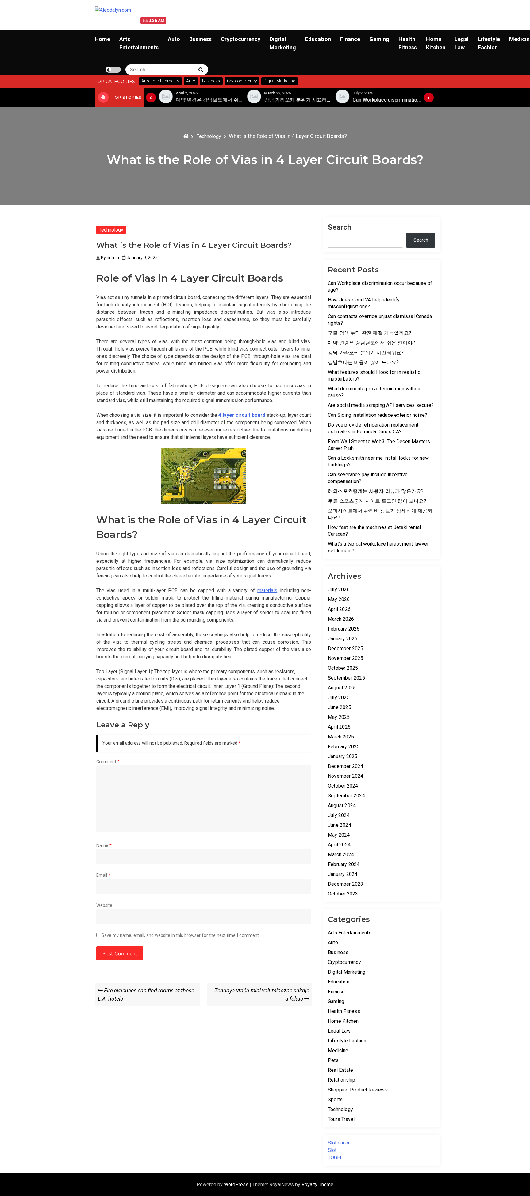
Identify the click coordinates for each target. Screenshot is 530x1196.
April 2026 (339, 609)
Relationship (341, 1080)
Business (200, 39)
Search (339, 227)
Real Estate (340, 1070)
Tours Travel (341, 1119)
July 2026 (339, 589)
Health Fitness (344, 1011)
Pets (333, 1060)
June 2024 (339, 825)
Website (104, 905)
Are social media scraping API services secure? (381, 405)
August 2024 (342, 805)
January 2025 (342, 756)
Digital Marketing (346, 972)
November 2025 (345, 658)
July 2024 (339, 815)
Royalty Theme (317, 1184)
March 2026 (341, 619)
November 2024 (345, 776)
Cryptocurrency (240, 39)
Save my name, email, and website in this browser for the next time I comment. (181, 935)
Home (102, 39)
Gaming (379, 39)
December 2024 (345, 766)
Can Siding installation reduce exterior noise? (377, 415)
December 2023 (345, 884)
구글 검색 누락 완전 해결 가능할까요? (369, 333)
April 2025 (339, 727)
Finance (350, 39)
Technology (111, 230)
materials (267, 590)
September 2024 (346, 796)
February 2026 (344, 629)
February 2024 (344, 864)
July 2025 (339, 697)
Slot (332, 1150)
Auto (174, 39)
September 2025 (346, 678)
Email (103, 875)
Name (104, 845)
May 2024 (339, 835)
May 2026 (339, 599)
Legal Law (339, 1031)
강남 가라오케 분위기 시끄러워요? (366, 352)
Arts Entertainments (349, 933)
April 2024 (339, 845)
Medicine (338, 1050)
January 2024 (342, 874)
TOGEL (335, 1157)
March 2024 (341, 854)
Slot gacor (339, 1143)
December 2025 (345, 648)
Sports (335, 1099)
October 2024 (343, 786)
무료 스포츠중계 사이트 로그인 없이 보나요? (377, 501)
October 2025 (343, 668)
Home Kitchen (343, 1021)
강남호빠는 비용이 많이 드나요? (363, 362)
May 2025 (339, 717)
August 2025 (342, 688)
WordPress (237, 1184)
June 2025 (339, 707)
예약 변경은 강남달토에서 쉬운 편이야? (371, 343)
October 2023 (343, 894)
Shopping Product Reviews (358, 1090)
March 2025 (341, 737)
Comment (108, 762)
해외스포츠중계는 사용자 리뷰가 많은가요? (376, 491)
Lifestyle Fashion (347, 1041)
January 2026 (342, 639)
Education (318, 39)
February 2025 (344, 746)
